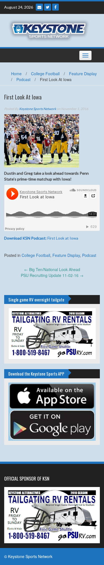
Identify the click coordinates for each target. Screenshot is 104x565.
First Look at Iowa (41, 238)
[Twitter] (47, 7)
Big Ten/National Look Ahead (52, 269)
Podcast (23, 79)
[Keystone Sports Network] (50, 30)
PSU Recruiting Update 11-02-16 (52, 275)
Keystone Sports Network (37, 109)
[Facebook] (55, 7)
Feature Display (83, 73)
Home (16, 73)
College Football (45, 73)
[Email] (39, 7)
